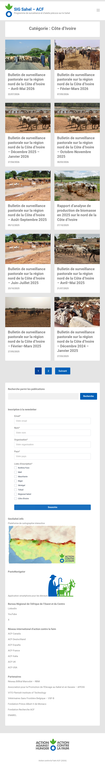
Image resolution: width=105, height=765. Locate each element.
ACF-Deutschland (17, 639)
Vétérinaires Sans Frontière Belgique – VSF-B (31, 698)
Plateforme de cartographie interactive (26, 523)
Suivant (63, 370)
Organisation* (21, 439)
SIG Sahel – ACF (29, 9)
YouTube (12, 614)
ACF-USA (12, 667)
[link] (28, 69)
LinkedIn (12, 608)
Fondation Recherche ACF (21, 709)
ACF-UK (12, 661)
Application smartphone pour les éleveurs (28, 595)
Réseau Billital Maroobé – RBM (24, 681)
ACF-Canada (14, 633)
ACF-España (14, 644)
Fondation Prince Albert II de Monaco (27, 704)
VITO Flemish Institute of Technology (27, 692)
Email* (17, 416)
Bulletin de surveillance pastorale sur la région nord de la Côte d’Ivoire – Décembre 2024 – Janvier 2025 (76, 341)
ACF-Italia (13, 656)
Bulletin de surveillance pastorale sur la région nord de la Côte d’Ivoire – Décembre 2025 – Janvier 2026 (26, 147)
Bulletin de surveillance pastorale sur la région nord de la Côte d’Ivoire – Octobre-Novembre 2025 (76, 147)
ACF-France (14, 650)
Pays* (17, 451)
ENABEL (12, 715)
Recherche (88, 396)
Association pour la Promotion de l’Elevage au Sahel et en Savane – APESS (46, 687)
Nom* (17, 428)
